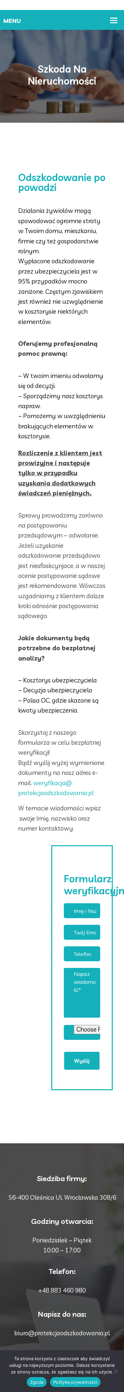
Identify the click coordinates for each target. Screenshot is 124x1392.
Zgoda (36, 1382)
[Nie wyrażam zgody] (115, 1371)
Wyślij (82, 1060)
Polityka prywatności (75, 1382)
